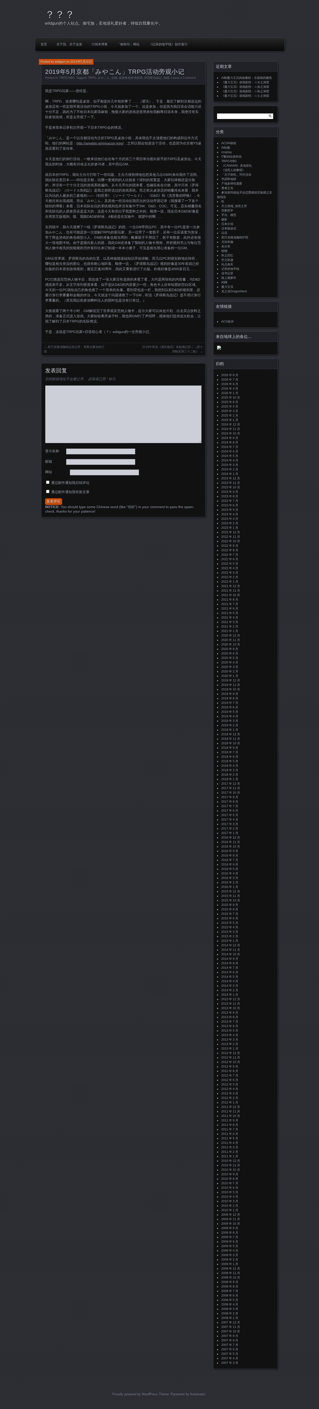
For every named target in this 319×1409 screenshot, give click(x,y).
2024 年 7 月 (229, 447)
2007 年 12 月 (230, 1322)
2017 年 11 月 (230, 788)
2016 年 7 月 (229, 860)
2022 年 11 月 (230, 537)
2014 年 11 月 (230, 950)
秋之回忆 (227, 255)
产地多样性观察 (231, 183)
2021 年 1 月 (229, 631)
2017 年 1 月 (229, 833)
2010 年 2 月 (229, 1205)
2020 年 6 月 (229, 653)
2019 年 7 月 (229, 703)
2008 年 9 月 (229, 1282)
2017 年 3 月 (229, 824)
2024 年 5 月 (229, 456)
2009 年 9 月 (229, 1228)
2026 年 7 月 (229, 379)
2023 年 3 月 (229, 519)
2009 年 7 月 (229, 1237)
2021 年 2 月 (229, 626)
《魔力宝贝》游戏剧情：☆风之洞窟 (245, 91)
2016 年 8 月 (229, 855)
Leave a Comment (183, 78)
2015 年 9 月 (229, 905)
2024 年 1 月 (229, 474)
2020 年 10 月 (230, 644)
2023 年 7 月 (229, 501)
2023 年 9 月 (229, 492)
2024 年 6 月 (229, 451)
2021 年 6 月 (229, 608)
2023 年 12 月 (230, 478)
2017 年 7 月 (229, 806)
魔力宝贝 (227, 287)
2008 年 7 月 (229, 1291)
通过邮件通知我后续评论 (70, 483)
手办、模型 (228, 215)
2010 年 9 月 (229, 1174)
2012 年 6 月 (229, 1080)
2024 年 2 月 (229, 469)
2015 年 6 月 (229, 918)
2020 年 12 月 (230, 635)
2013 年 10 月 (230, 1008)
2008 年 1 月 (229, 1318)
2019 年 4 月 (229, 716)
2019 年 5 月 (229, 712)
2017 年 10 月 (230, 792)
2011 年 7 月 (229, 1129)
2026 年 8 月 (229, 375)
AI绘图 (225, 147)
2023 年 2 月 (229, 523)
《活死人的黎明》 (233, 170)
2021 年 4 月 (229, 617)
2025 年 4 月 (229, 406)
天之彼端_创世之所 (234, 206)
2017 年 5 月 (229, 815)
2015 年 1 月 (229, 941)
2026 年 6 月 (229, 384)
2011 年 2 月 (229, 1152)
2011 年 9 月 (229, 1120)
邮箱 (48, 461)
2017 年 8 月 (229, 801)
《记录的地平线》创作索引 (168, 44)
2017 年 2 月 (229, 828)
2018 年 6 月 (229, 757)
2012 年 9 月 (229, 1066)
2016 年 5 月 (229, 869)
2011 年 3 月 (229, 1147)
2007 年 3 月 (229, 1363)
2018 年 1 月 (229, 779)
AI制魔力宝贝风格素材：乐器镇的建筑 (246, 78)
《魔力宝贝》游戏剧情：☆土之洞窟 (245, 96)
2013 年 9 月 (229, 1012)
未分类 (225, 246)
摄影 (224, 219)
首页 (44, 44)
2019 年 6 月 (229, 707)
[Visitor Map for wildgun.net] (219, 348)
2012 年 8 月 (229, 1071)
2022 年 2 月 (229, 577)
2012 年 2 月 (229, 1098)
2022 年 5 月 (229, 563)
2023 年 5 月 (229, 510)
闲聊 (224, 282)
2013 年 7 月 (229, 1021)
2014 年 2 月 (229, 990)
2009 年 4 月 (229, 1250)
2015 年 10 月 (230, 900)
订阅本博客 (99, 44)
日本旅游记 (228, 228)
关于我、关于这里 (69, 44)
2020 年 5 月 (229, 658)
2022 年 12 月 (230, 532)
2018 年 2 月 (229, 774)
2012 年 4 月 (229, 1089)
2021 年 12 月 (230, 586)
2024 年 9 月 (229, 438)
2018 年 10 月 (230, 743)
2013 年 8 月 (229, 1017)
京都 (114, 78)
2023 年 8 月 (229, 496)
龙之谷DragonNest (234, 291)
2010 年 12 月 (230, 1161)
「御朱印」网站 (128, 44)
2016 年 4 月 (229, 873)
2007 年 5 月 (229, 1354)
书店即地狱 (228, 179)
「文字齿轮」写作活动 (236, 174)
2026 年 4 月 (229, 388)
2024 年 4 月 (229, 460)
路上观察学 (228, 278)
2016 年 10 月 (230, 846)
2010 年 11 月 (230, 1165)
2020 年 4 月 (229, 662)
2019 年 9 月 (229, 694)
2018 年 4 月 (229, 765)
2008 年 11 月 (230, 1273)
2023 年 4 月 (229, 514)
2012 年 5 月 (229, 1084)
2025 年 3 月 (229, 411)
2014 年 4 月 (229, 981)
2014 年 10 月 (230, 954)
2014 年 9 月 (229, 959)
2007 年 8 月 (229, 1340)
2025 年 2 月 (229, 415)
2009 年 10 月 (230, 1223)
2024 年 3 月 (229, 465)
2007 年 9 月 (229, 1336)
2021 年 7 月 (229, 604)
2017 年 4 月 (229, 819)
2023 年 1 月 (229, 528)
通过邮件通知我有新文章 (70, 492)
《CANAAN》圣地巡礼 (236, 165)
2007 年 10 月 (230, 1331)
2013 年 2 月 (229, 1044)
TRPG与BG (67, 78)
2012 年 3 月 (229, 1093)
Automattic (198, 1394)
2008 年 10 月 (230, 1277)
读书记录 (227, 273)
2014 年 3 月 (229, 985)
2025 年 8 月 (229, 402)
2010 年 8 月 (229, 1179)
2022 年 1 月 (229, 581)
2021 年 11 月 (230, 590)
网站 (48, 472)
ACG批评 (227, 321)
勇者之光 (227, 188)
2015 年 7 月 (229, 914)
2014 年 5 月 (229, 976)
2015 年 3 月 (229, 932)
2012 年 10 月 (230, 1062)
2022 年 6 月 (229, 559)
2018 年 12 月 (230, 734)
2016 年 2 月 (229, 882)
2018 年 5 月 (229, 761)
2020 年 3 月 (229, 667)
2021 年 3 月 (229, 622)
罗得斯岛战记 (153, 78)
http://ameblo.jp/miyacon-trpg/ (100, 143)
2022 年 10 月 (230, 541)
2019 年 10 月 (230, 689)
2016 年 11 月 (230, 842)
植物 (224, 251)
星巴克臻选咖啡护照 (234, 237)
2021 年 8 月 (229, 599)
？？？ (60, 14)
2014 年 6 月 (229, 972)
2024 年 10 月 (230, 433)
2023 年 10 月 (230, 487)
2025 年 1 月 (229, 420)
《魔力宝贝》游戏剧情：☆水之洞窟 (245, 82)
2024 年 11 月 (230, 429)
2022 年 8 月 (229, 550)
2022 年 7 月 (229, 554)
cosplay (226, 152)
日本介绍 (227, 224)
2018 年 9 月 (229, 748)
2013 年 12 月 (230, 999)
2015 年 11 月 (230, 896)
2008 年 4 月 (229, 1304)
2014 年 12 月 (230, 945)
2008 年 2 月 (229, 1313)
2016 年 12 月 (230, 837)
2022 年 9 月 (229, 545)
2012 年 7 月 (229, 1075)
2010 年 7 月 (229, 1183)
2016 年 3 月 (229, 878)
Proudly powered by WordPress (135, 1394)
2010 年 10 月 (230, 1170)
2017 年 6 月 (229, 810)
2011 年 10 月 (230, 1116)
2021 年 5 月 (229, 613)
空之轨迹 (227, 260)
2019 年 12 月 (230, 680)
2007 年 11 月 (230, 1327)
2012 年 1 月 (229, 1102)
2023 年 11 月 (230, 483)
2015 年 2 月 (229, 936)
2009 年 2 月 (229, 1259)
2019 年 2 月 (229, 725)
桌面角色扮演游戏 (131, 78)
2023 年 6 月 (229, 505)
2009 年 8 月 (229, 1232)
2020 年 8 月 (229, 649)
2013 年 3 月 (229, 1039)
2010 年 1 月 (229, 1210)
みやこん (104, 78)
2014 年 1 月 (229, 994)
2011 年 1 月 (229, 1156)
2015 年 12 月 (230, 891)
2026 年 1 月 (229, 393)
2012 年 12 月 (230, 1053)
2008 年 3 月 (229, 1309)
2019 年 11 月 (230, 685)
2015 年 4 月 (229, 927)
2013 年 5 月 (229, 1030)
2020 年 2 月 (229, 671)
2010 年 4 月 (229, 1196)
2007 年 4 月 (229, 1358)
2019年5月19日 (81, 62)
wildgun (60, 62)
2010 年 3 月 (229, 1201)
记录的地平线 (230, 269)
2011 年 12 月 (230, 1107)
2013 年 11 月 (230, 1003)
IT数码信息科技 (231, 156)
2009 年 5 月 (229, 1246)
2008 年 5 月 (229, 1300)
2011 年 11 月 (230, 1111)
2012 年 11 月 (230, 1057)
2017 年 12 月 (230, 783)
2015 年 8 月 (229, 909)
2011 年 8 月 (229, 1125)
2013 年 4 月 (229, 1035)
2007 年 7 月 (229, 1345)
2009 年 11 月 (230, 1219)
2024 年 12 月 (230, 424)
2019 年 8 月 (229, 698)
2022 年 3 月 (229, 572)
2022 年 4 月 (229, 568)
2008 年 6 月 (229, 1295)
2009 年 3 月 (229, 1255)
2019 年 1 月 (229, 730)
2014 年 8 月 (229, 963)
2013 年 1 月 (229, 1048)
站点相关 (227, 264)
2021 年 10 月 (230, 595)
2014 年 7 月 (229, 968)
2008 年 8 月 (229, 1286)
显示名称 (52, 451)
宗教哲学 (227, 210)
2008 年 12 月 (230, 1268)
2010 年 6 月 (229, 1188)
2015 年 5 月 (229, 923)
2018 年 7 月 (229, 752)
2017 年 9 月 (229, 797)
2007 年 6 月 (229, 1349)
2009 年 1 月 (229, 1264)
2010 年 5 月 (229, 1192)
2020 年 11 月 (230, 640)
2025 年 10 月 (230, 397)
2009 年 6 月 (229, 1241)
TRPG (92, 78)
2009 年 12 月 (230, 1214)
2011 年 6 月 (229, 1134)
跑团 (166, 78)
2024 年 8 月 (229, 442)
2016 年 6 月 (229, 864)
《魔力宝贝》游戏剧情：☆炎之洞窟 (245, 87)
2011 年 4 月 (229, 1143)
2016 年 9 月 (229, 851)
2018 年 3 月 (229, 770)
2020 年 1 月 (229, 676)
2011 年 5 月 (229, 1138)
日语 (224, 233)
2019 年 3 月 (229, 721)
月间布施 (227, 242)
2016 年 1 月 (229, 887)
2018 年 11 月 (230, 739)
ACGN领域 (228, 143)
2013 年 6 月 (229, 1026)
